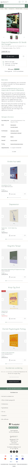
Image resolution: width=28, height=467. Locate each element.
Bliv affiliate (5, 419)
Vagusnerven (4, 311)
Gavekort (4, 415)
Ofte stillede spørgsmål (8, 400)
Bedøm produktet (14, 381)
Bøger (12, 136)
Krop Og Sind (14, 140)
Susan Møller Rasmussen (7, 186)
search (26, 6)
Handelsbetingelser (4, 464)
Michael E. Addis (7, 48)
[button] (4, 37)
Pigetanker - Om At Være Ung (9, 228)
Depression (13, 125)
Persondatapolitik (12, 464)
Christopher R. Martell (16, 133)
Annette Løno (4, 312)
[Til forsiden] (5, 2)
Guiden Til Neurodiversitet (7, 352)
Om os (3, 411)
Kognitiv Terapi (14, 127)
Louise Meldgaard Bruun (6, 354)
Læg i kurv (10, 56)
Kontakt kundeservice (8, 396)
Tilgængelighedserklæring (22, 464)
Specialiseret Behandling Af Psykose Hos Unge (13, 269)
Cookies (14, 466)
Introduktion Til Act (6, 185)
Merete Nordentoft (5, 271)
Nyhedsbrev (5, 408)
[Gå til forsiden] (14, 436)
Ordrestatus (5, 404)
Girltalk (2, 229)
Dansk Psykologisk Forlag (17, 144)
